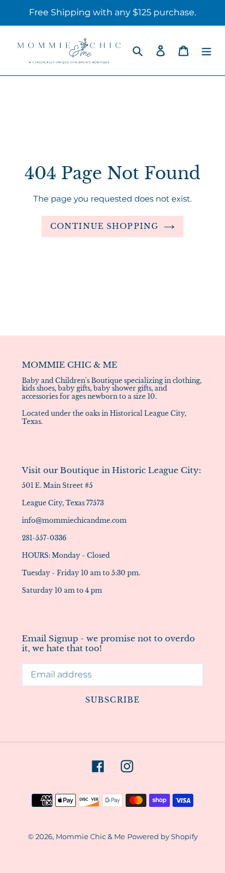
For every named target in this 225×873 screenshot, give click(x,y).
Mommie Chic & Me (90, 836)
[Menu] (206, 50)
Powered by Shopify (162, 836)
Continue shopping (104, 226)
